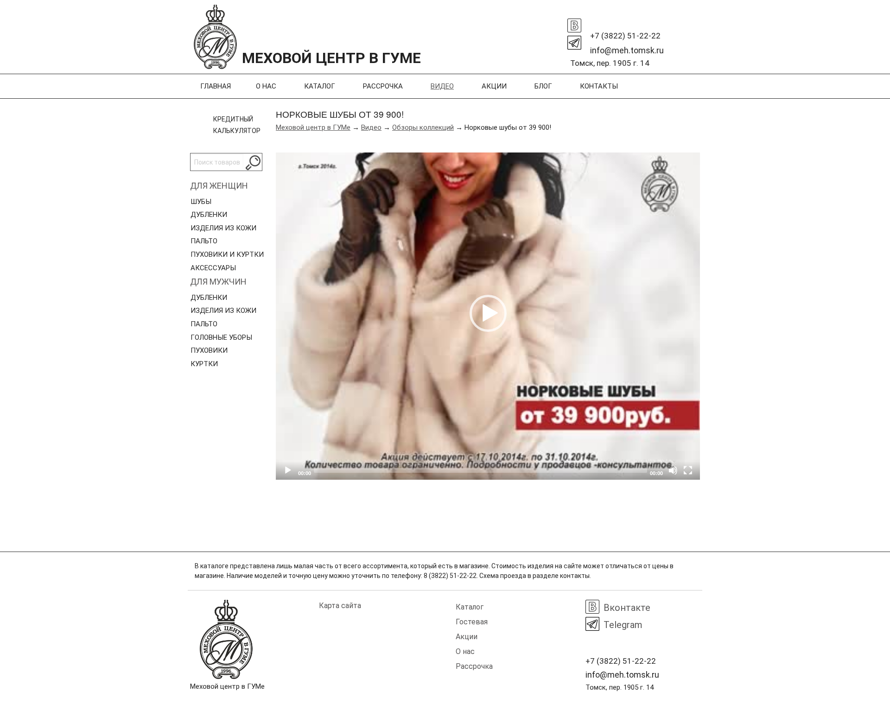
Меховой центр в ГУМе (313, 127)
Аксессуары (213, 268)
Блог (543, 86)
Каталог (319, 86)
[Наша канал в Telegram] (574, 40)
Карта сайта (340, 605)
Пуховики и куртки (227, 254)
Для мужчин (218, 281)
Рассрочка (383, 86)
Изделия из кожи (223, 228)
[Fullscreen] (688, 470)
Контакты (599, 86)
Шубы (201, 201)
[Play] (287, 470)
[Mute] (673, 470)
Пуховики (209, 350)
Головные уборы (221, 337)
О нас (266, 86)
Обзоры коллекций (423, 127)
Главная (215, 86)
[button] (488, 313)
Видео (442, 86)
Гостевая (472, 621)
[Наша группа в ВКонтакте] (574, 23)
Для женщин (219, 185)
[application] (488, 316)
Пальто (204, 241)
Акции (494, 86)
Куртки (204, 364)
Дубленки (209, 214)
